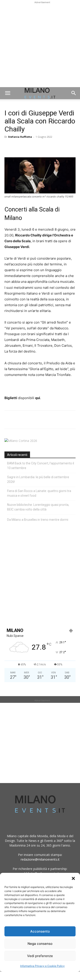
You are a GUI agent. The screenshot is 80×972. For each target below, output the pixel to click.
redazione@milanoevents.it (40, 859)
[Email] (49, 146)
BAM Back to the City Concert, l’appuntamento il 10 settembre (40, 465)
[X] (19, 146)
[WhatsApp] (29, 146)
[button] (73, 878)
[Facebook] (8, 146)
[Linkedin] (39, 146)
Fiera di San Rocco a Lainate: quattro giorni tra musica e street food (39, 493)
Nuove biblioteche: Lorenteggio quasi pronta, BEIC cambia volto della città (38, 507)
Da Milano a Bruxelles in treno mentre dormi (37, 519)
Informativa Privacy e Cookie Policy (42, 966)
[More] (60, 146)
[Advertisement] (40, 45)
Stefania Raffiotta (20, 136)
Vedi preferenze (40, 956)
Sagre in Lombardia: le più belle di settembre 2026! (38, 479)
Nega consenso (40, 943)
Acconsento (40, 931)
